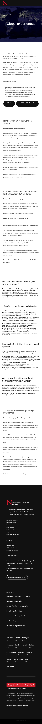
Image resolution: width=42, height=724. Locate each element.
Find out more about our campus (27, 103)
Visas (8, 532)
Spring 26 (7, 262)
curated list (13, 218)
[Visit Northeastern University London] (5, 3)
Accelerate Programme (23, 474)
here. (13, 395)
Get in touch (9, 103)
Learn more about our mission (27, 700)
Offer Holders (10, 527)
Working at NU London (13, 534)
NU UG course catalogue (18, 177)
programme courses (23, 167)
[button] (34, 3)
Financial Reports (11, 525)
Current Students (11, 522)
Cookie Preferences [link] (21, 720)
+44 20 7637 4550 (12, 555)
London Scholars (21, 213)
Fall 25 (34, 260)
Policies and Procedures (13, 529)
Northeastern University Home (16, 577)
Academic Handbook (12, 520)
